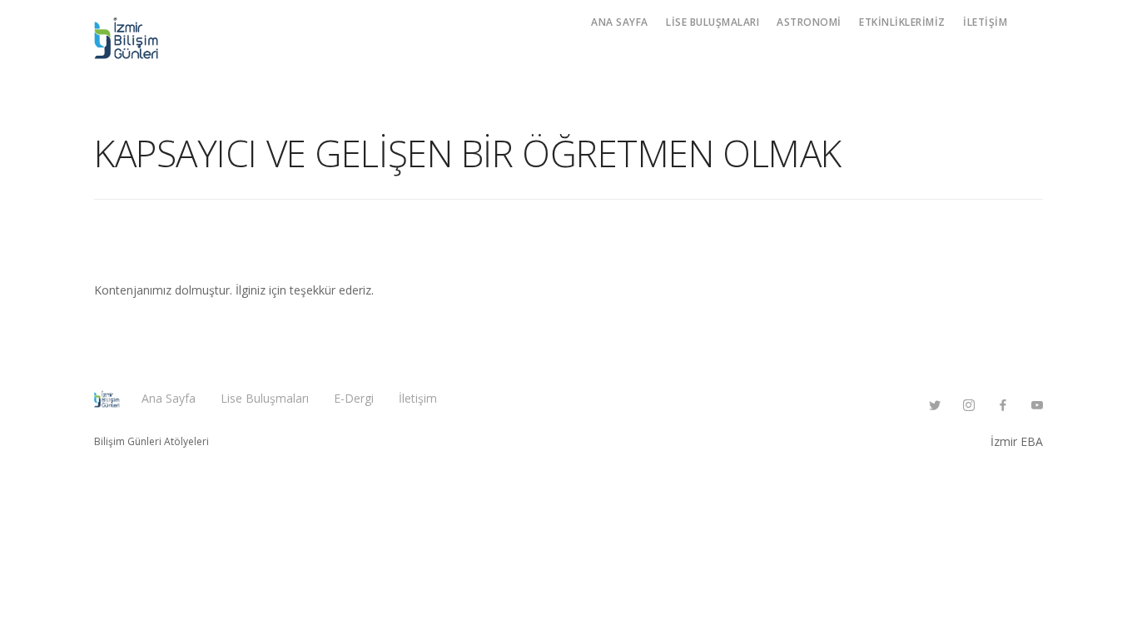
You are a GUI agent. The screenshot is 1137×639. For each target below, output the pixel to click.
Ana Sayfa (619, 22)
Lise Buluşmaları (712, 22)
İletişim (985, 22)
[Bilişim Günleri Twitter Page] (934, 406)
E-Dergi (354, 398)
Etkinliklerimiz (902, 22)
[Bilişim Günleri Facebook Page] (1002, 406)
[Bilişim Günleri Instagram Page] (968, 406)
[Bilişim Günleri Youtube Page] (1036, 406)
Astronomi (809, 22)
